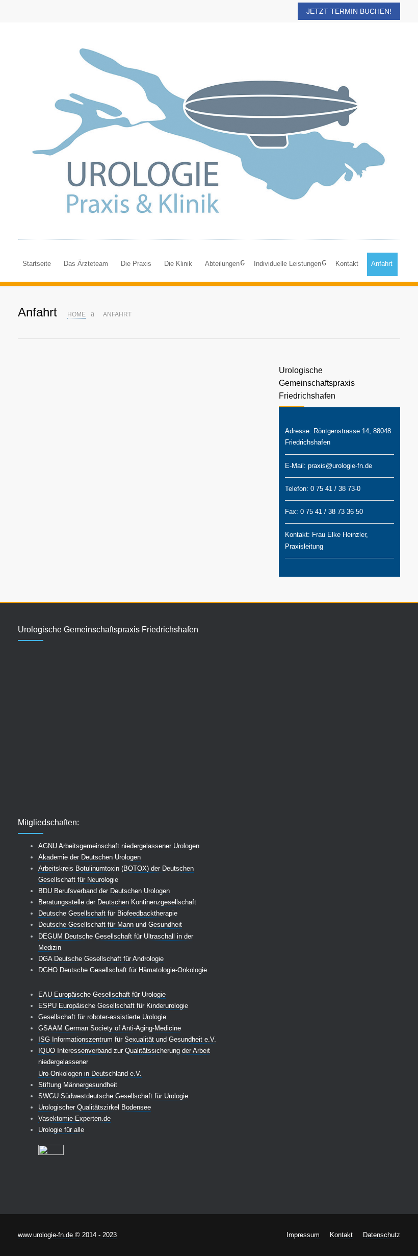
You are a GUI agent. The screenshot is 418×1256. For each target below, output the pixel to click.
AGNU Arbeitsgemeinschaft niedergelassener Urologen (118, 846)
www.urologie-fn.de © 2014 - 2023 (67, 1235)
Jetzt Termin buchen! (348, 11)
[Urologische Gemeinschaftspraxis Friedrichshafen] (209, 135)
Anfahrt (382, 263)
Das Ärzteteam (86, 263)
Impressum (303, 1235)
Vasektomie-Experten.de (74, 1118)
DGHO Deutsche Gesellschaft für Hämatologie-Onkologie (122, 970)
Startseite (36, 263)
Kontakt (346, 263)
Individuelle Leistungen (287, 263)
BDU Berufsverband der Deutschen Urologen (104, 891)
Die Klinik (178, 263)
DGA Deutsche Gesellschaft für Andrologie (101, 959)
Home (76, 314)
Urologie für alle (61, 1130)
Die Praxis (136, 263)
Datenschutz (381, 1235)
